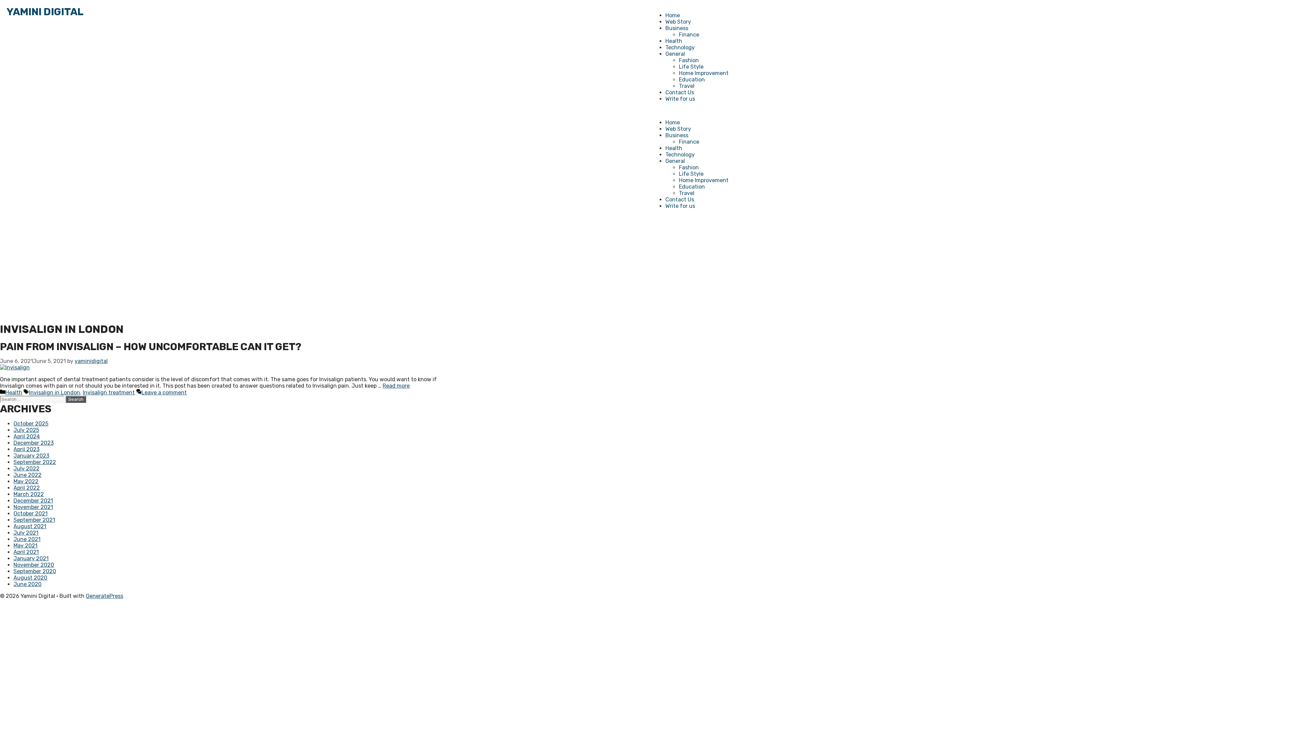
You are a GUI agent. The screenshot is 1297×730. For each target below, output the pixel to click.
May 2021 (25, 545)
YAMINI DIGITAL (45, 12)
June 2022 (28, 475)
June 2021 (27, 539)
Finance (689, 34)
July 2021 (26, 533)
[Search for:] (33, 399)
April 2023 (27, 449)
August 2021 (30, 526)
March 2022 (29, 494)
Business (676, 28)
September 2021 (34, 520)
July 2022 (27, 468)
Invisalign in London (54, 392)
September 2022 (35, 462)
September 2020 (35, 571)
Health (673, 41)
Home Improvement (704, 73)
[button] (971, 110)
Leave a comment (164, 392)
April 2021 (26, 552)
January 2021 (31, 558)
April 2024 (27, 436)
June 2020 (28, 584)
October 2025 (31, 423)
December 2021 (33, 500)
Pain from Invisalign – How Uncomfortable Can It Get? (150, 347)
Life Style (691, 67)
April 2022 (27, 488)
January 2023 (31, 456)
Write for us (680, 99)
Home (672, 15)
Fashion (689, 60)
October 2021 (31, 513)
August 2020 (30, 578)
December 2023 (34, 443)
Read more (396, 386)
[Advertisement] (648, 268)
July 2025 (26, 430)
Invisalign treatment (109, 392)
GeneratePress (104, 596)
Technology (680, 47)
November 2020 (34, 565)
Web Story (678, 22)
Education (692, 79)
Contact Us (679, 92)
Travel (686, 86)
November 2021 (33, 507)
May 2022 (26, 481)
